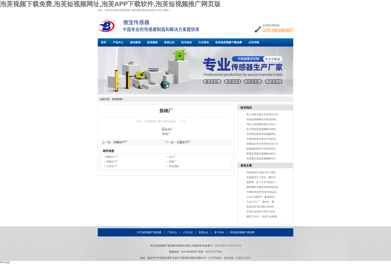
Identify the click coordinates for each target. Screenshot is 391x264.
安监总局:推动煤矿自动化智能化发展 (266, 206)
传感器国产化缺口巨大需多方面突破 (266, 172)
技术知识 (186, 42)
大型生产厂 (184, 142)
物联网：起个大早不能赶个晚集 (263, 182)
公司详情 (253, 42)
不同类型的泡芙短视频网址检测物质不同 (268, 134)
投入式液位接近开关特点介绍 (262, 114)
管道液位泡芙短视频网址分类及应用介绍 (268, 158)
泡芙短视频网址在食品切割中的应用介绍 (268, 119)
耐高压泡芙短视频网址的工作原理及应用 (268, 153)
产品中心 (118, 42)
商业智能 (174, 166)
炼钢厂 (172, 161)
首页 (103, 42)
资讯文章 (246, 165)
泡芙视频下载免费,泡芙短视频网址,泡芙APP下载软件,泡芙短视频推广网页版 (110, 4)
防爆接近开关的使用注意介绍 (262, 143)
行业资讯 (203, 42)
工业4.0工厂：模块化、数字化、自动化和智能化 (272, 201)
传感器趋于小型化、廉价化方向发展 (266, 177)
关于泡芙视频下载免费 (149, 232)
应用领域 (152, 42)
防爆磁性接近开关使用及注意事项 (264, 148)
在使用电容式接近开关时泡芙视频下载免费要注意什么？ (277, 139)
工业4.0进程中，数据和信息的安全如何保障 (270, 196)
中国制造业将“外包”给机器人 (261, 192)
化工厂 (172, 156)
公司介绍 (188, 232)
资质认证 (169, 42)
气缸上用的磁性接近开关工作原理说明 (267, 124)
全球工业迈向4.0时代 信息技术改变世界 (268, 211)
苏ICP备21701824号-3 (227, 245)
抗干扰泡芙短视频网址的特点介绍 (264, 129)
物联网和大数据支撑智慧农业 (262, 187)
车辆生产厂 (120, 142)
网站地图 (5, 262)
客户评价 (219, 232)
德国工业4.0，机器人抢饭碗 (261, 216)
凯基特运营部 (243, 257)
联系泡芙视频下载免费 (228, 42)
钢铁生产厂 (112, 156)
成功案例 (135, 42)
